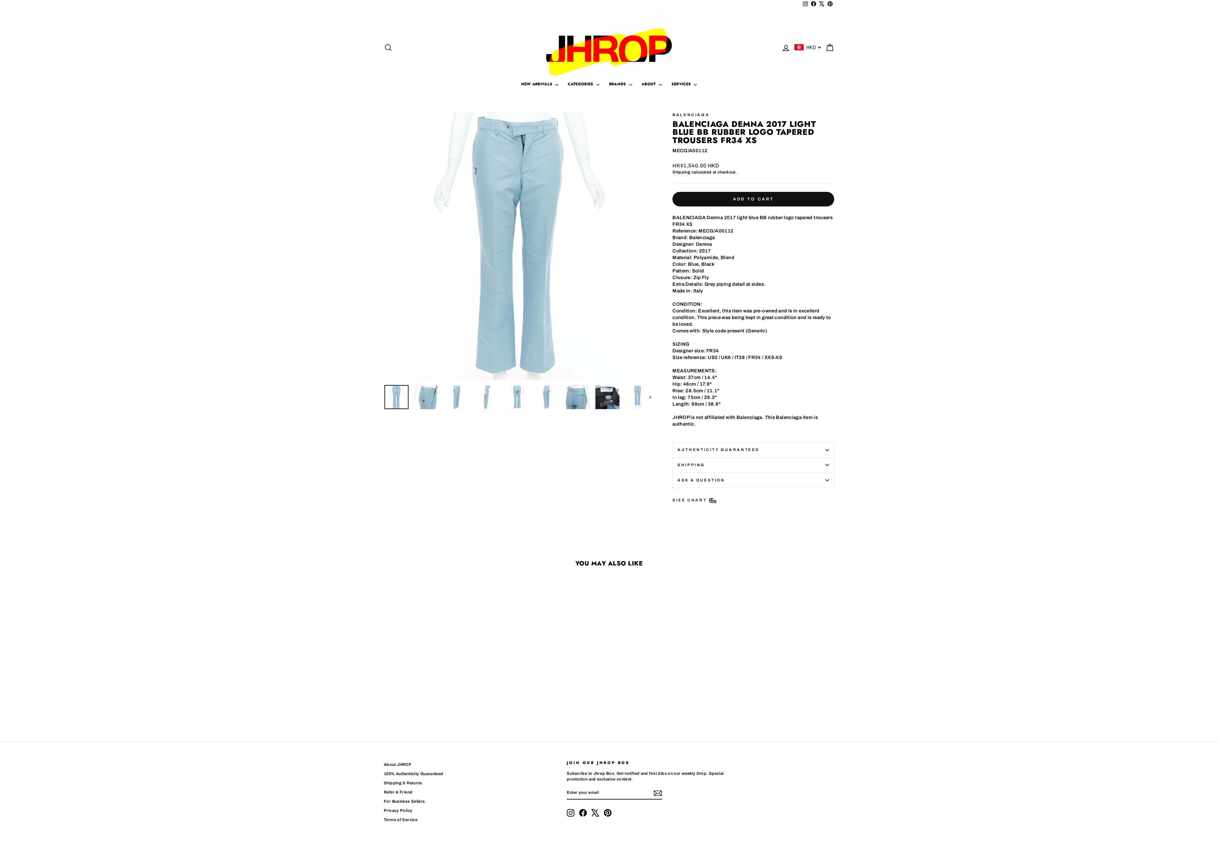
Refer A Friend (398, 792)
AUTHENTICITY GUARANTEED (719, 449)
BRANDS (618, 84)
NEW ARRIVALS (537, 84)
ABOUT (649, 84)
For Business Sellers (404, 801)
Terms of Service (400, 820)
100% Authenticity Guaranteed (413, 774)
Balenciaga (691, 115)
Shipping (681, 172)
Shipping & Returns (403, 783)
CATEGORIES (581, 84)
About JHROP (397, 764)
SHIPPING (691, 465)
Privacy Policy (398, 810)
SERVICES (681, 84)
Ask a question (701, 480)
